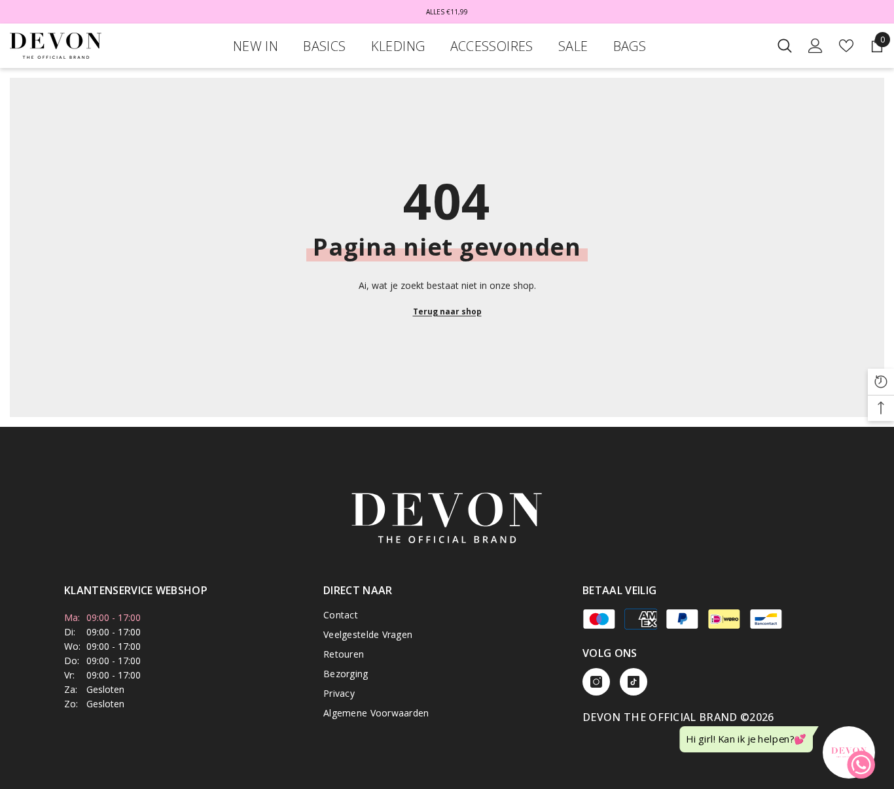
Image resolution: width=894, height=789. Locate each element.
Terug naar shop (447, 311)
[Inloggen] (815, 46)
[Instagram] (596, 682)
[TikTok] (633, 682)
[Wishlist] (846, 46)
